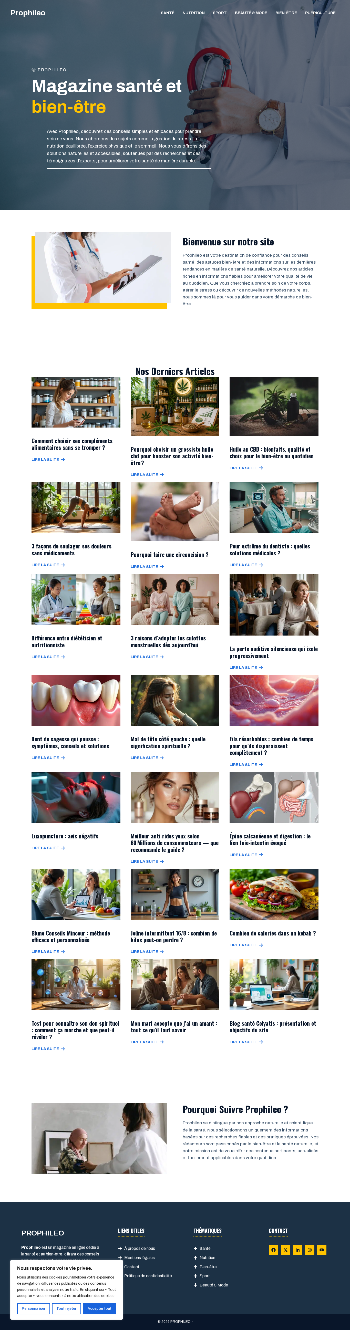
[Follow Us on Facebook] (273, 1250)
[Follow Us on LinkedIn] (297, 1250)
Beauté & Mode (251, 13)
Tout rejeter (66, 1309)
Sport (220, 13)
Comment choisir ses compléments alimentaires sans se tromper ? (72, 444)
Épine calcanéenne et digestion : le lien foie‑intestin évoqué (270, 839)
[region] (66, 1290)
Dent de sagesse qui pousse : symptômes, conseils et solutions (70, 742)
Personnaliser (33, 1309)
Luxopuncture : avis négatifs (65, 836)
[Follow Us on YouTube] (321, 1250)
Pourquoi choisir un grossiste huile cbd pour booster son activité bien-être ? (172, 456)
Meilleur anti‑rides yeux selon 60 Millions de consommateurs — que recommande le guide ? (175, 843)
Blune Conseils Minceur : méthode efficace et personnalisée (71, 936)
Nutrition (194, 13)
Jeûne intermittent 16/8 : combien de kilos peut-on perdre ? (174, 936)
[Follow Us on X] (285, 1250)
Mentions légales (139, 1257)
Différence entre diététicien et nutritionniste (67, 641)
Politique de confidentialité (148, 1276)
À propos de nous (139, 1248)
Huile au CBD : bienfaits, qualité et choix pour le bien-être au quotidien (272, 452)
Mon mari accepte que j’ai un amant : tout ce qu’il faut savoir (174, 1026)
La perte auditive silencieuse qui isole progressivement (274, 652)
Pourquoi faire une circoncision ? (170, 554)
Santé (167, 13)
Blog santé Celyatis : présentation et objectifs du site (273, 1026)
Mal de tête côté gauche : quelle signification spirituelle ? (168, 742)
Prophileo (27, 13)
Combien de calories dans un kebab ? (273, 933)
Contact (131, 1267)
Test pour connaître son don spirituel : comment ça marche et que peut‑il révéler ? (75, 1030)
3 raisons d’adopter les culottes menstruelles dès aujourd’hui (168, 641)
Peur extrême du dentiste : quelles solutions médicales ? (270, 549)
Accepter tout (99, 1309)
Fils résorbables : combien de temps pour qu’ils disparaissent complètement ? (271, 745)
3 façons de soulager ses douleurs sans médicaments (71, 549)
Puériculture (320, 13)
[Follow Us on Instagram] (309, 1250)
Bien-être (286, 13)
